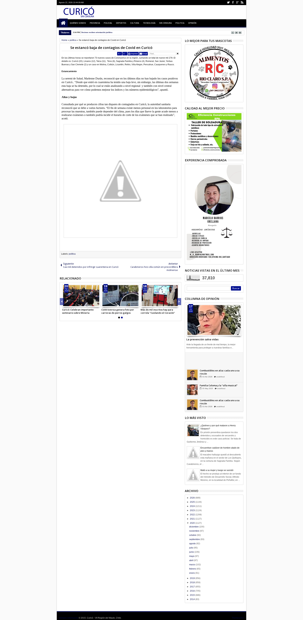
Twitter (228, 2)
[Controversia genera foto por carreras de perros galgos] (120, 295)
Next (62, 301)
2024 (192, 506)
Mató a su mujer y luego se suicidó (216, 470)
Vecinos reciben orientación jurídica (96, 32)
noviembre (194, 531)
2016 (192, 591)
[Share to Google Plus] (72, 304)
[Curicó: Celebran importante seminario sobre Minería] (81, 295)
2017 (192, 586)
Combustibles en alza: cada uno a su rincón (220, 372)
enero (192, 573)
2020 (192, 523)
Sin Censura (165, 23)
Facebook (233, 2)
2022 (192, 514)
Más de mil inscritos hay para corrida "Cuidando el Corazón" (158, 311)
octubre (193, 535)
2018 (192, 582)
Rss (242, 2)
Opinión (192, 23)
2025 (192, 502)
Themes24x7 (238, 618)
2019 (192, 578)
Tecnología (149, 23)
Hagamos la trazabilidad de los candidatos (217, 357)
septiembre (194, 539)
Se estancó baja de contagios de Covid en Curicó (111, 47)
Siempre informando (68, 618)
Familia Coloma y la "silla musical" (219, 385)
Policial (108, 23)
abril (191, 560)
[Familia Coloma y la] (192, 390)
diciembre (194, 526)
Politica (180, 23)
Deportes (121, 23)
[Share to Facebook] (65, 304)
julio (191, 548)
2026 (192, 498)
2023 (192, 510)
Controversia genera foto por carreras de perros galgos (117, 311)
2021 (192, 519)
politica (72, 254)
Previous (179, 301)
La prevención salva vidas (202, 339)
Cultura (134, 23)
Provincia (95, 23)
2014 (192, 599)
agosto (192, 543)
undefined (220, 362)
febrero (193, 569)
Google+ (237, 2)
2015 (192, 595)
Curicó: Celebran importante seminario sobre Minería (78, 311)
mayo (192, 556)
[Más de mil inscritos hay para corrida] (160, 295)
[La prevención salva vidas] (214, 320)
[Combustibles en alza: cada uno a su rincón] (192, 375)
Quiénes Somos (78, 23)
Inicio (63, 23)
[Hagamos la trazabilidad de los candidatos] (192, 360)
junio (191, 552)
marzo (192, 564)
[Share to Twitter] (68, 304)
